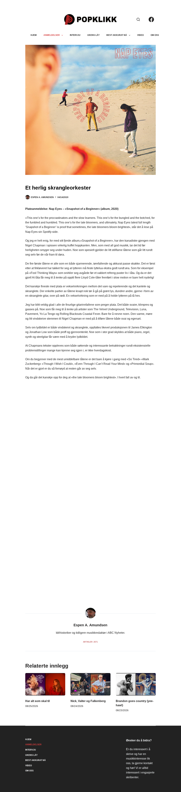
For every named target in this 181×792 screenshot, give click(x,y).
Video (140, 35)
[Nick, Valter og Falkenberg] (90, 684)
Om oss (155, 35)
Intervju (75, 35)
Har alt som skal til (37, 701)
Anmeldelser (51, 35)
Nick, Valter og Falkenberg (88, 701)
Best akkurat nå (116, 35)
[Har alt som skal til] (45, 684)
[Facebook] (151, 19)
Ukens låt (93, 35)
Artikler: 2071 (90, 642)
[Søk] (138, 19)
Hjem (34, 35)
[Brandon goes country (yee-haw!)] (136, 684)
